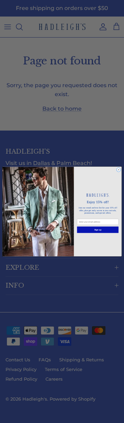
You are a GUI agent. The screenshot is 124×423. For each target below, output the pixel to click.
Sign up (97, 230)
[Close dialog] (118, 170)
